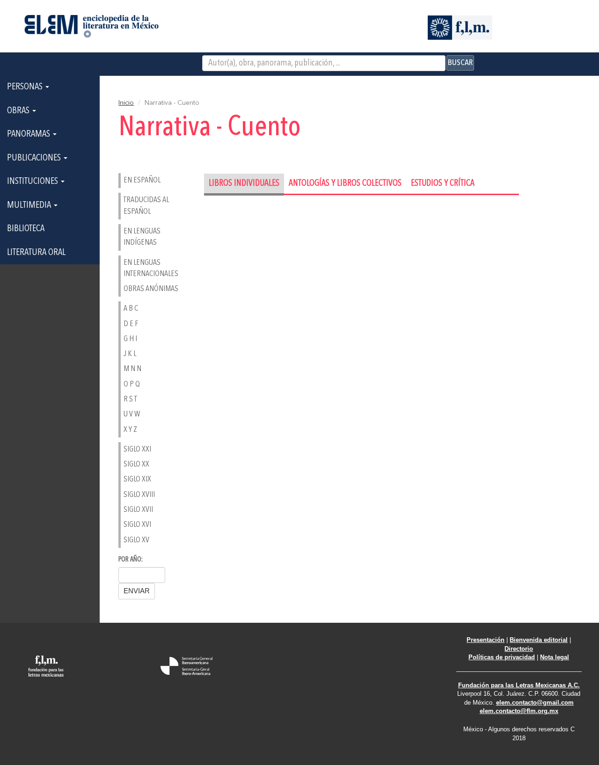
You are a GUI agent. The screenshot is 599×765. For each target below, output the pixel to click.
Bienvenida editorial (539, 639)
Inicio (126, 103)
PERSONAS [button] (25, 87)
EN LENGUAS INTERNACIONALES (151, 268)
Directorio (518, 648)
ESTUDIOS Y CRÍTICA (443, 183)
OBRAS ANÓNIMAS (151, 289)
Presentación (485, 639)
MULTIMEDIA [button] (30, 205)
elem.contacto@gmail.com (535, 702)
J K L (130, 354)
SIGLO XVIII (139, 495)
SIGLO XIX (137, 479)
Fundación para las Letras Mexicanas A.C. (519, 685)
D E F (131, 324)
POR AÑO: (130, 559)
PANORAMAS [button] (29, 134)
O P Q (132, 384)
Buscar (460, 62)
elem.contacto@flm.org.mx (519, 710)
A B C (131, 309)
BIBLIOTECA (25, 228)
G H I (130, 339)
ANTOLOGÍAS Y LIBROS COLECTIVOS (345, 183)
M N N (132, 369)
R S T (130, 399)
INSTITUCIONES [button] (33, 181)
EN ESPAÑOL (142, 180)
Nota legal (554, 657)
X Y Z (130, 430)
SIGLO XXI (137, 449)
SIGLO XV (136, 540)
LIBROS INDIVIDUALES (244, 183)
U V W (132, 414)
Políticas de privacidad (501, 657)
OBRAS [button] (19, 111)
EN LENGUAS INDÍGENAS (142, 237)
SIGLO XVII (138, 510)
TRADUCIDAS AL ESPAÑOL (146, 205)
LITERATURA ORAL (36, 252)
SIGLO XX (136, 464)
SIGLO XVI (137, 525)
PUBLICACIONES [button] (35, 158)
